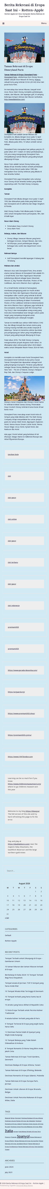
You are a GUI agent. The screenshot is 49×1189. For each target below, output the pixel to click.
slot (9, 476)
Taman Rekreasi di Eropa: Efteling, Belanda (23, 1070)
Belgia (13, 1118)
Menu (44, 23)
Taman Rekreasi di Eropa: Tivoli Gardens (30, 1146)
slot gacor (12, 497)
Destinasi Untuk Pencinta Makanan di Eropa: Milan (26, 1127)
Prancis (37, 79)
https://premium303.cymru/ (20, 735)
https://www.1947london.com (20, 756)
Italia (9, 1130)
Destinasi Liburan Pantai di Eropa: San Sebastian (20, 1121)
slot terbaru (13, 562)
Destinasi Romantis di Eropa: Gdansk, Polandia (24, 1075)
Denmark (18, 1118)
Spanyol (23, 1136)
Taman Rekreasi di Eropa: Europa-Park (27, 1141)
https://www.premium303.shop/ (21, 713)
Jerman (15, 1131)
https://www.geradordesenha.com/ (22, 670)
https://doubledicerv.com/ (19, 844)
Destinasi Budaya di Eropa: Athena (32, 1118)
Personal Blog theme (24, 1185)
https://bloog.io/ (33, 811)
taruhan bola (13, 454)
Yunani (7, 1149)
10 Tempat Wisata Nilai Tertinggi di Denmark (24, 991)
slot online (12, 519)
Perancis (7, 1137)
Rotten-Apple (11, 941)
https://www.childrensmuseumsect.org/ (24, 784)
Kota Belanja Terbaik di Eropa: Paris (30, 1131)
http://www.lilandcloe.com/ (14, 99)
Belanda (7, 1118)
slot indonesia (14, 605)
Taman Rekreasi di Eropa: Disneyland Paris (20, 74)
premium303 (13, 627)
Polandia (13, 1137)
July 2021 (9, 1172)
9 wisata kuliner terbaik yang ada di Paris (22, 1018)
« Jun (7, 918)
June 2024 (9, 1167)
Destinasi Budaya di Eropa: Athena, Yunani (22, 1065)
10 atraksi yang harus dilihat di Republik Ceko (24, 1005)
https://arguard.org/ (16, 692)
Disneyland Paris (10, 77)
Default (8, 935)
